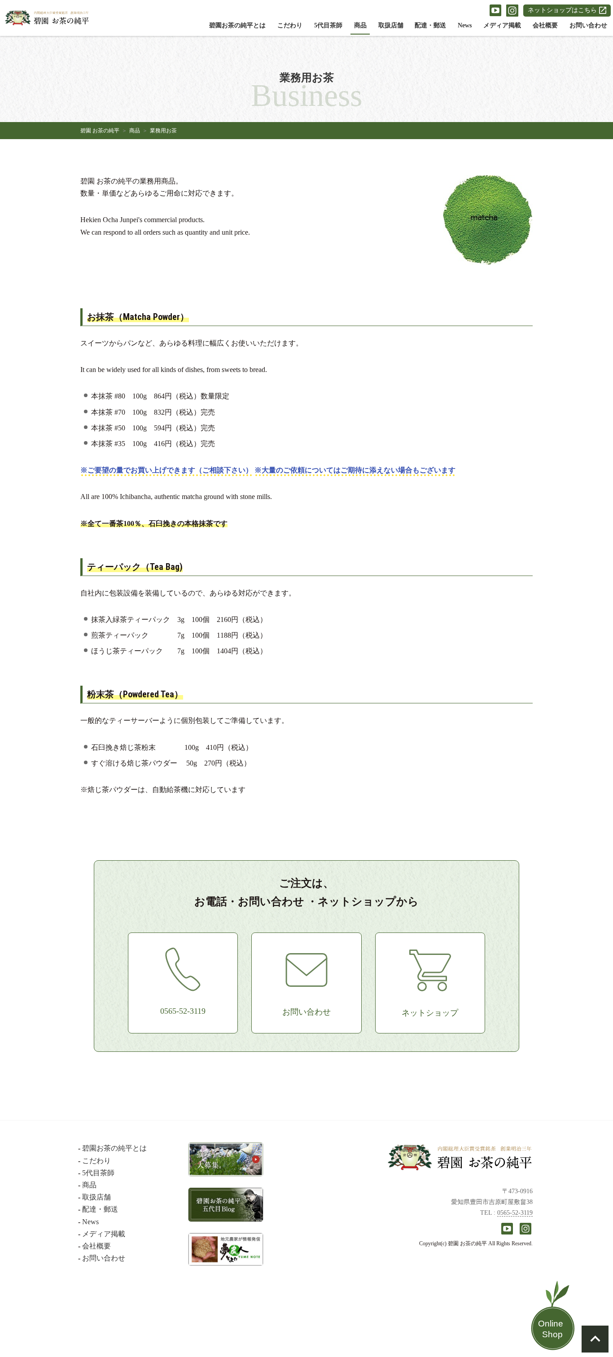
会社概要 (545, 25)
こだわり (289, 25)
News (465, 25)
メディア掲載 (502, 25)
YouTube (496, 10)
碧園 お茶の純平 (99, 130)
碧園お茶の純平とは (237, 25)
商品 (360, 25)
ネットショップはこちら (562, 10)
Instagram (512, 10)
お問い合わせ (588, 25)
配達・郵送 (430, 25)
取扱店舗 (390, 25)
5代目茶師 (328, 25)
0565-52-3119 (515, 1212)
